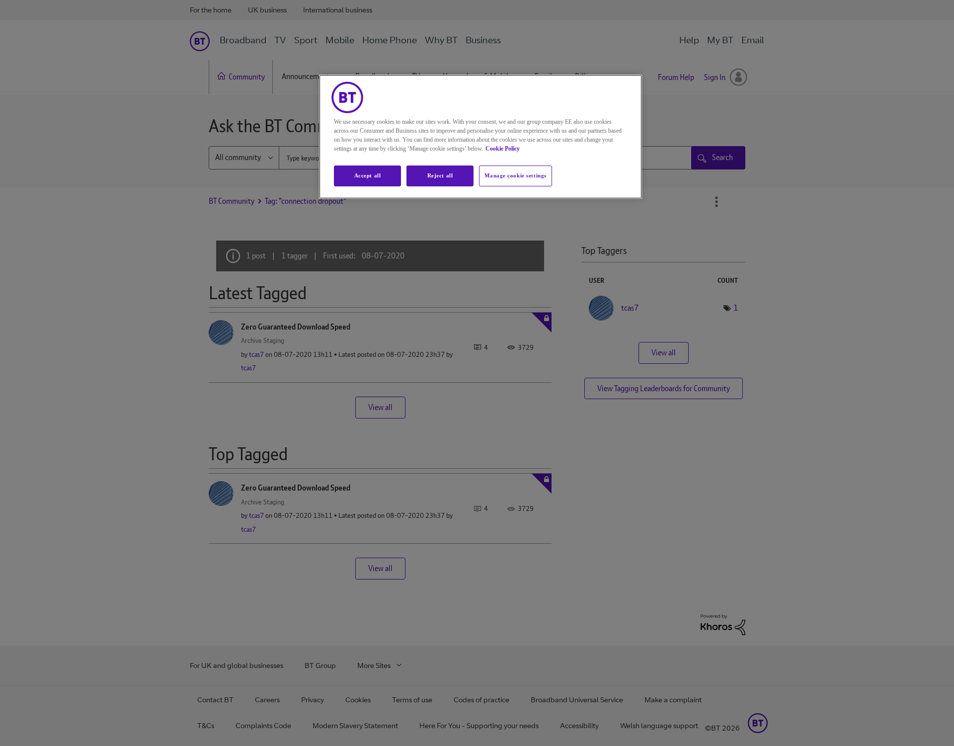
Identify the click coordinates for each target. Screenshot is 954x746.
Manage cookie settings (515, 175)
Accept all (367, 175)
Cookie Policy (502, 148)
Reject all (440, 175)
